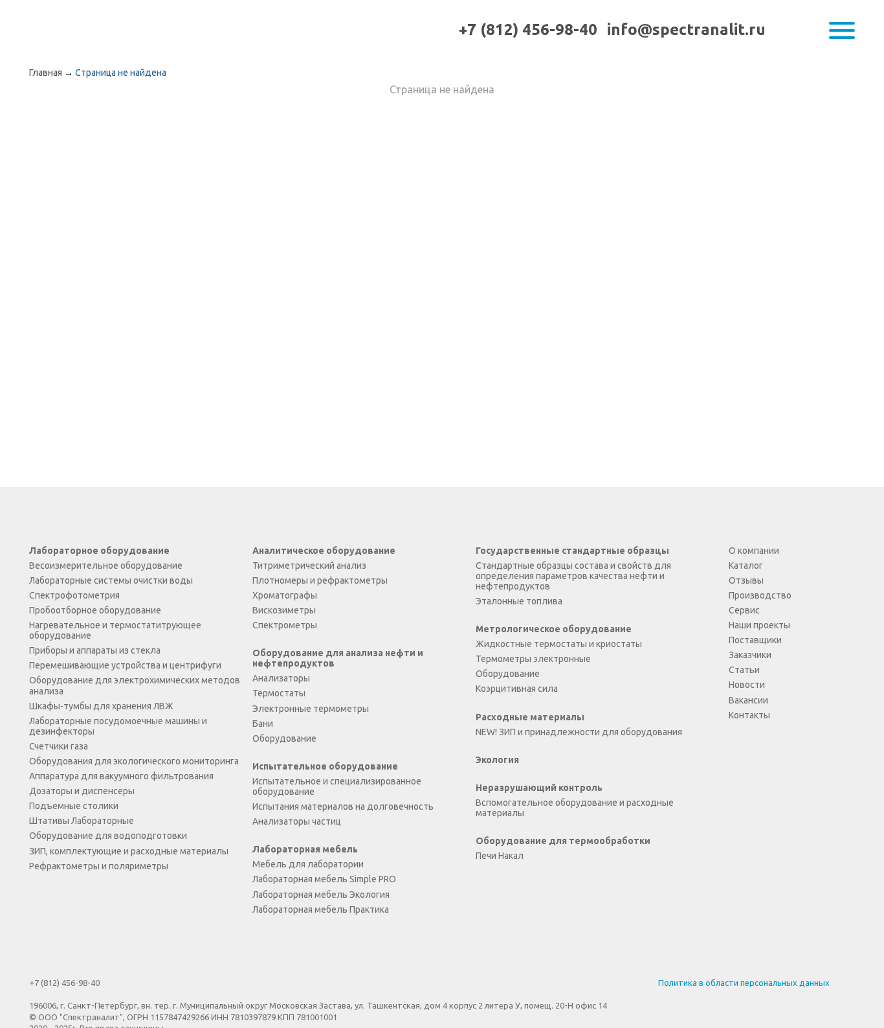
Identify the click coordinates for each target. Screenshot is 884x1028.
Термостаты (278, 693)
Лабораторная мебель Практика (320, 909)
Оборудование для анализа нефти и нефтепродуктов (337, 658)
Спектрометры (284, 625)
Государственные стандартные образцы (572, 550)
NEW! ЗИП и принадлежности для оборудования (579, 732)
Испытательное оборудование (325, 766)
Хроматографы (284, 595)
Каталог (746, 565)
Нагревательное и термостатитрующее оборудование (115, 630)
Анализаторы (281, 678)
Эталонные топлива (519, 601)
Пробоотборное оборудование (95, 610)
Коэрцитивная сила (517, 688)
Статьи (744, 670)
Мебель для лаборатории (308, 864)
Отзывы (746, 580)
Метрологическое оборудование (554, 629)
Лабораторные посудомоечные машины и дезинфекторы (118, 726)
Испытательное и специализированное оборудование (336, 786)
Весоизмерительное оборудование (105, 565)
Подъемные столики (73, 806)
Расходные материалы (530, 717)
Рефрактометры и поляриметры (98, 866)
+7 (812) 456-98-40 (528, 29)
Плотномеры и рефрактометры (320, 580)
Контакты (749, 715)
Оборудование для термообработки (563, 841)
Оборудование (284, 738)
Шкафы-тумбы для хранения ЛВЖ (101, 706)
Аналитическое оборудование (323, 550)
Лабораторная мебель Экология (321, 894)
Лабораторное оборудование (99, 550)
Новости (747, 685)
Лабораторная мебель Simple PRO (324, 879)
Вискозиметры (284, 610)
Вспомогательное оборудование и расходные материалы (575, 807)
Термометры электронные (533, 659)
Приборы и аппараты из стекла (94, 650)
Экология (497, 760)
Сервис (744, 610)
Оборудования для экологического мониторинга (134, 761)
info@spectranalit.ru (686, 29)
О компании (754, 550)
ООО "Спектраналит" (82, 30)
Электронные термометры (310, 708)
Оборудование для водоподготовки (108, 835)
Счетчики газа (58, 746)
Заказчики (750, 655)
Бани (262, 723)
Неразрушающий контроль (539, 787)
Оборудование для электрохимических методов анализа (134, 685)
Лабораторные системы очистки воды (111, 580)
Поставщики (755, 640)
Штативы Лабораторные (81, 821)
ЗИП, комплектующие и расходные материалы (128, 851)
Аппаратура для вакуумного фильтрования (121, 776)
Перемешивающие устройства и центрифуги (125, 665)
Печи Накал (500, 856)
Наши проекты (759, 625)
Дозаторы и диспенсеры (82, 791)
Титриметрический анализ (309, 565)
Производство (760, 595)
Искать (815, 30)
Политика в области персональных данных (744, 982)
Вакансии (748, 700)
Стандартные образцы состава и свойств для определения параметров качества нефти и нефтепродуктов (573, 575)
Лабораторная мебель (305, 849)
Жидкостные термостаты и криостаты (559, 644)
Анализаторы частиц (296, 821)
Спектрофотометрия (74, 595)
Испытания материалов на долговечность (343, 806)
